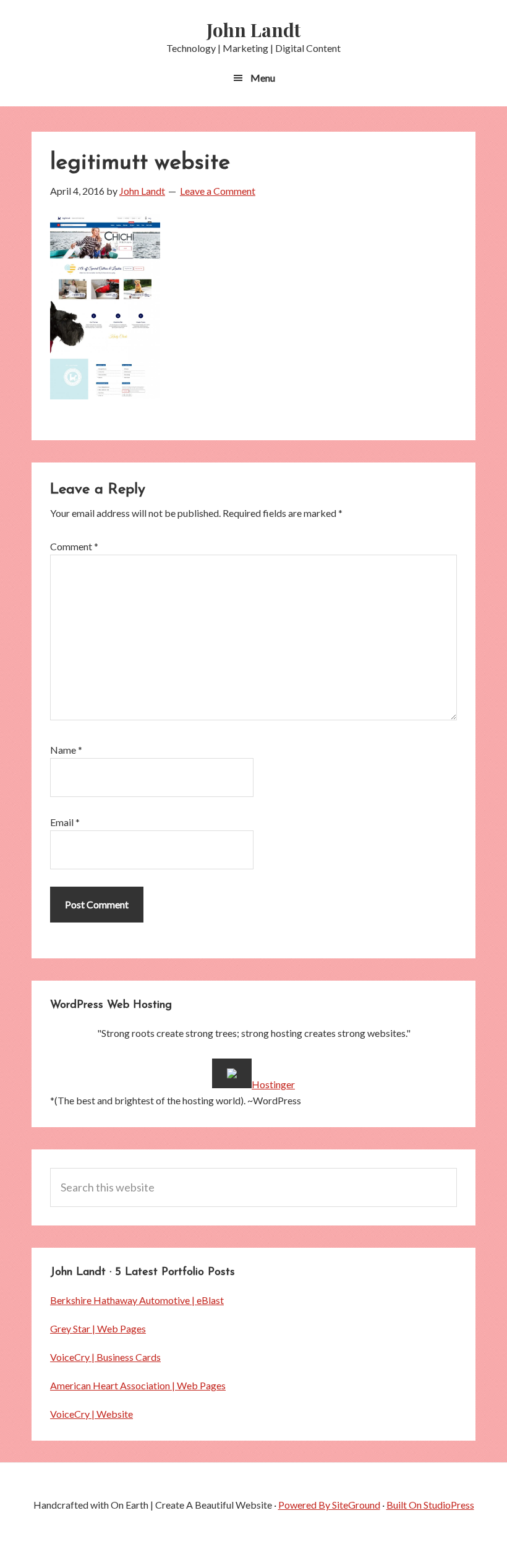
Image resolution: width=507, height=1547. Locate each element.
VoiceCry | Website (91, 1414)
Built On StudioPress (430, 1505)
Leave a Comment (217, 191)
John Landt (253, 29)
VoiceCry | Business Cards (105, 1357)
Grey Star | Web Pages (98, 1328)
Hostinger (273, 1084)
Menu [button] (262, 77)
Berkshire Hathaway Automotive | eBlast (137, 1300)
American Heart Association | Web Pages (138, 1385)
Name (66, 750)
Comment (74, 546)
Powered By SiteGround (329, 1505)
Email (65, 822)
